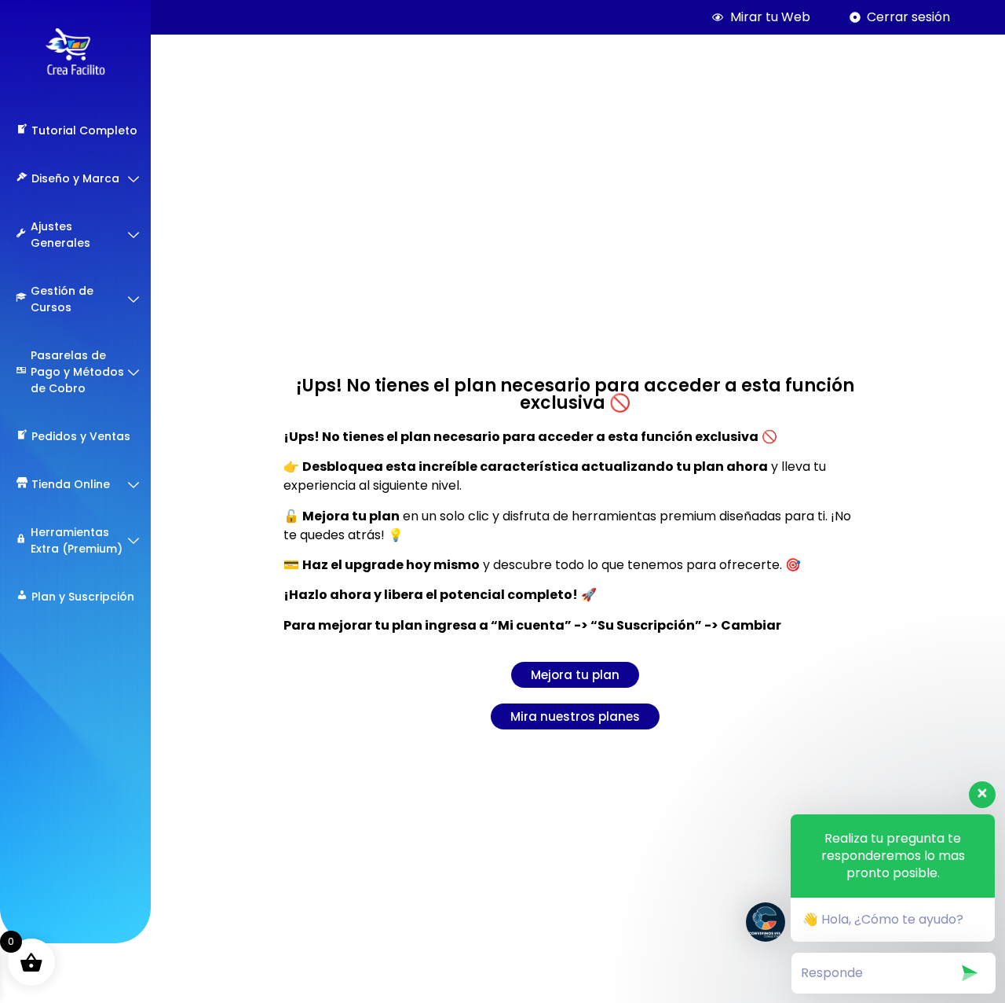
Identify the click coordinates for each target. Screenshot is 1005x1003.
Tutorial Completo (84, 130)
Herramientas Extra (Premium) (76, 540)
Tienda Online (70, 484)
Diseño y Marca (75, 178)
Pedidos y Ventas (80, 436)
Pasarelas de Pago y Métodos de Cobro (77, 371)
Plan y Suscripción (82, 596)
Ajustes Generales (60, 235)
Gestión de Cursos (62, 299)
